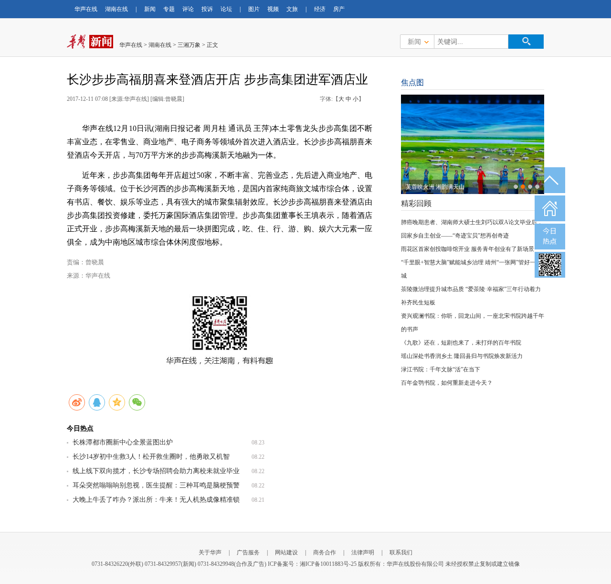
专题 (169, 9)
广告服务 (248, 552)
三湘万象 (189, 45)
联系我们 (401, 552)
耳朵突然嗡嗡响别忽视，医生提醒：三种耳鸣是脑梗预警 (156, 485)
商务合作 (324, 552)
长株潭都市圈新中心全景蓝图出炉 (123, 442)
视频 (273, 9)
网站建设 (286, 552)
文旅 (292, 9)
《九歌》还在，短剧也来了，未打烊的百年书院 (461, 342)
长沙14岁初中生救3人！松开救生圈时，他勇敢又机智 (151, 456)
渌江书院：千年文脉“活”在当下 (440, 369)
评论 (188, 9)
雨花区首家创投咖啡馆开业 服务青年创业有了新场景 (467, 249)
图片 (254, 9)
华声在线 (85, 9)
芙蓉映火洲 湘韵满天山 (435, 187)
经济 (320, 9)
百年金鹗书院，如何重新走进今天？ (447, 382)
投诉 (207, 9)
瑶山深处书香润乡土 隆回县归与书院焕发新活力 (462, 356)
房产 (339, 9)
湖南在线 (116, 9)
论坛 (226, 9)
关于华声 (210, 552)
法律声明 (362, 552)
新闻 (150, 9)
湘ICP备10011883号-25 (328, 564)
